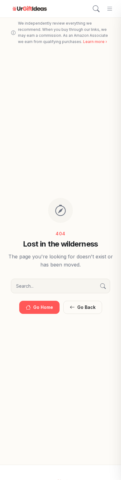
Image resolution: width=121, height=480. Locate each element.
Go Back (86, 307)
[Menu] (110, 8)
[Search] (96, 8)
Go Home (43, 307)
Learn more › (95, 41)
